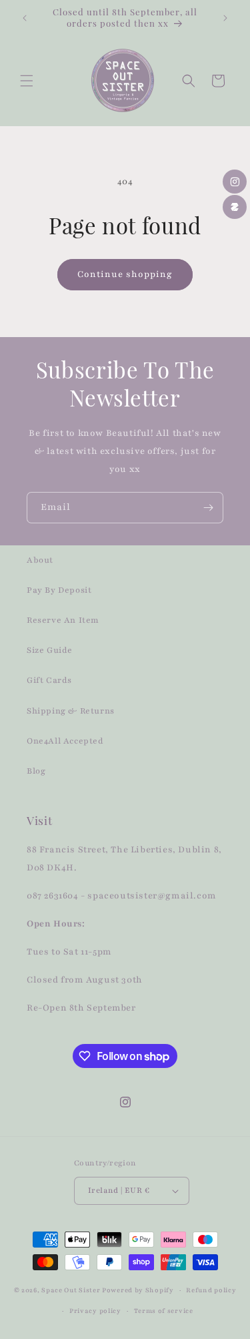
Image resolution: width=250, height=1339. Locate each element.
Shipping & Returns (71, 711)
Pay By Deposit (59, 590)
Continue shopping (125, 274)
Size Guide (50, 650)
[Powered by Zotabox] (235, 207)
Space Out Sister (70, 1290)
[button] (26, 80)
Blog (36, 771)
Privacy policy (95, 1310)
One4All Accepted (65, 741)
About (40, 560)
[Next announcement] (225, 18)
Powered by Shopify (138, 1290)
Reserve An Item (63, 620)
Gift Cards (49, 680)
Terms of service (163, 1310)
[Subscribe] (208, 507)
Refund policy (211, 1290)
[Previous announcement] (24, 18)
